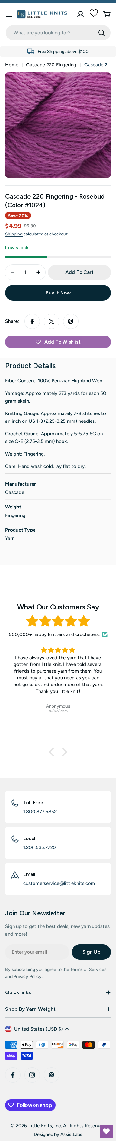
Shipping (14, 233)
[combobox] (58, 32)
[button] (53, 751)
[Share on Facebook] (32, 321)
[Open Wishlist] (106, 1131)
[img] (58, 621)
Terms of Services (88, 969)
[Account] (80, 14)
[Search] (101, 33)
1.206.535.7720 (39, 847)
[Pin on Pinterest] (71, 321)
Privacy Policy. (28, 976)
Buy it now (58, 293)
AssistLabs (71, 1134)
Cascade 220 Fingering (51, 65)
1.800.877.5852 (40, 811)
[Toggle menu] (9, 14)
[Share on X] (51, 321)
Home (11, 65)
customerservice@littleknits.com (59, 883)
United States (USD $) (38, 1029)
